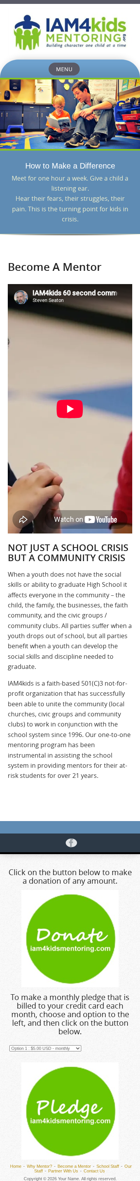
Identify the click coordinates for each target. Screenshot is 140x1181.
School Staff (107, 1166)
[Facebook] (70, 842)
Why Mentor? (39, 1166)
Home (15, 1166)
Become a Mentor (74, 1166)
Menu (64, 69)
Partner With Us (63, 1171)
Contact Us (94, 1171)
